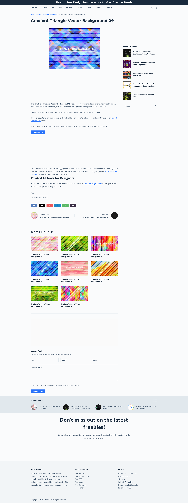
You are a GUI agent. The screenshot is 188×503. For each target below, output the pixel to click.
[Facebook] (34, 205)
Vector (45, 8)
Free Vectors (80, 473)
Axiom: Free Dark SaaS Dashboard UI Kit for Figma (80, 407)
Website (94, 360)
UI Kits (80, 8)
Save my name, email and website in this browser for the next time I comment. (56, 385)
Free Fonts (79, 488)
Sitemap (121, 479)
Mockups (69, 8)
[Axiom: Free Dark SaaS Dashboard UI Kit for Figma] (127, 53)
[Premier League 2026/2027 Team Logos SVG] (127, 64)
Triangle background (39, 197)
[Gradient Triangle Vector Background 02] (74, 293)
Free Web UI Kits (82, 476)
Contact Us (132, 473)
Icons (89, 8)
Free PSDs (79, 479)
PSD (53, 8)
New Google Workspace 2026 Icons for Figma (146, 407)
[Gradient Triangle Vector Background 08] (44, 243)
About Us (122, 473)
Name (35, 360)
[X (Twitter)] (42, 205)
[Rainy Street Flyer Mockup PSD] (127, 96)
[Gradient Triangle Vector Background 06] (104, 243)
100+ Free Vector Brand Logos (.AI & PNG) (49, 407)
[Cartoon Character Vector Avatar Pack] (127, 75)
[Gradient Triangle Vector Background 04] (74, 268)
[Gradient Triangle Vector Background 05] (44, 268)
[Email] (73, 205)
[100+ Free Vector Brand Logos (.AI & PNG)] (34, 407)
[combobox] (138, 106)
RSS (129, 488)
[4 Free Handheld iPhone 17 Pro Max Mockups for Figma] (127, 85)
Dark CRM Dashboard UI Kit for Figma (114, 407)
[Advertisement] (74, 86)
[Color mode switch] (156, 8)
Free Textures (80, 485)
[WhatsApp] (65, 205)
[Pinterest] (50, 205)
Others (109, 8)
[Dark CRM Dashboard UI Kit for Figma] (98, 407)
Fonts (99, 8)
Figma (60, 8)
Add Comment (37, 367)
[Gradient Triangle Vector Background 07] (74, 243)
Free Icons (79, 482)
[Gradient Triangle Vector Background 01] (104, 268)
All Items (34, 8)
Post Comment (38, 391)
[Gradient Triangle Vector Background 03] (44, 293)
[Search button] (152, 8)
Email (64, 360)
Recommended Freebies (128, 485)
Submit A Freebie (125, 482)
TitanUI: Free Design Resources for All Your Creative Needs (94, 2)
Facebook (122, 488)
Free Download (38, 132)
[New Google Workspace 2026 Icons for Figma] (131, 407)
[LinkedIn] (57, 205)
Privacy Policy (124, 476)
